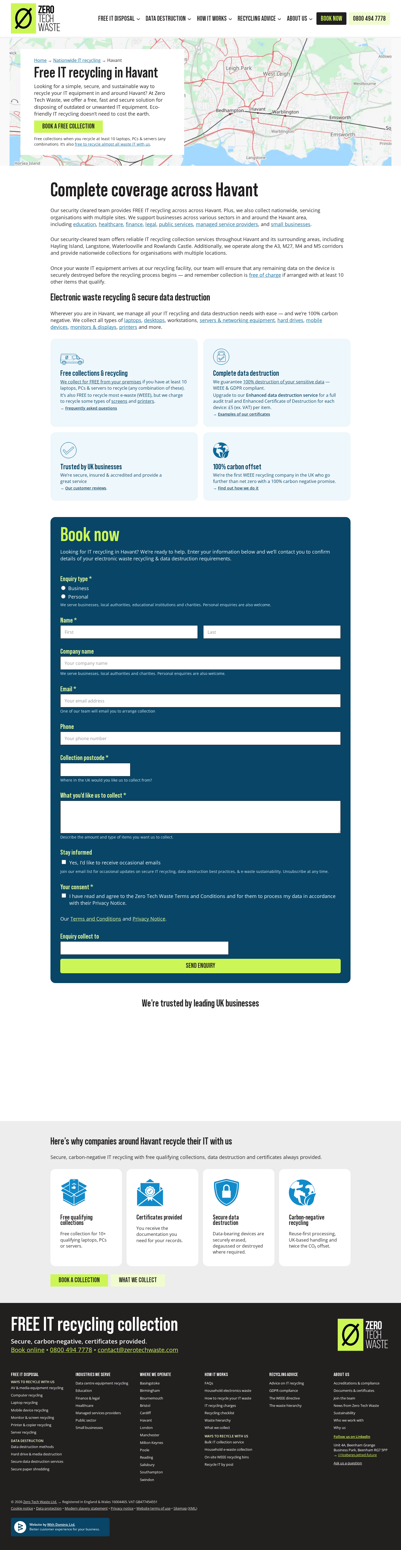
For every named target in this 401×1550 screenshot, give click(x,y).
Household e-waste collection (228, 1449)
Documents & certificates (354, 1390)
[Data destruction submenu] (189, 18)
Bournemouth (151, 1398)
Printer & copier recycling (31, 1424)
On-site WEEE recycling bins (227, 1457)
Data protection (49, 1508)
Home (40, 60)
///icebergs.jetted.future (357, 1454)
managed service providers (227, 224)
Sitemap (180, 1508)
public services (176, 224)
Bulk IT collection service (224, 1442)
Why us (340, 1427)
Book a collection (79, 1280)
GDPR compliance (283, 1390)
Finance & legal (88, 1398)
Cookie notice (22, 1508)
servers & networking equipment (237, 320)
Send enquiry (200, 966)
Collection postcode (84, 758)
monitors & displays (93, 327)
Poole (144, 1449)
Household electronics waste (228, 1390)
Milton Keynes (151, 1442)
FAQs (209, 1383)
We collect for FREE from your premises (100, 382)
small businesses (290, 224)
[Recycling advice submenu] (279, 18)
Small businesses (89, 1427)
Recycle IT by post (219, 1464)
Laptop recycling (24, 1402)
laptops (132, 320)
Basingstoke (150, 1383)
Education (84, 1390)
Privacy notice (122, 1508)
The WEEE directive (284, 1398)
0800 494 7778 (71, 1349)
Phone (67, 726)
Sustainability (344, 1412)
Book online (27, 1349)
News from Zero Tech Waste (356, 1405)
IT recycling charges (220, 1405)
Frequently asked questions (91, 408)
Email (68, 689)
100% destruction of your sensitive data (283, 382)
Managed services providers (98, 1412)
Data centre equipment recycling (102, 1383)
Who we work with (349, 1420)
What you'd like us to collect (93, 795)
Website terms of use (153, 1508)
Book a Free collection (68, 126)
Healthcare (84, 1405)
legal (150, 224)
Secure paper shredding (30, 1469)
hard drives (290, 320)
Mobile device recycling (29, 1410)
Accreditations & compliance (356, 1383)
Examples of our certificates (244, 414)
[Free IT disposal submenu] (138, 18)
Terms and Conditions (95, 918)
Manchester (149, 1434)
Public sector (86, 1420)
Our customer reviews (85, 488)
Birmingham (150, 1390)
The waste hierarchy (285, 1405)
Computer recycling (27, 1395)
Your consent (76, 887)
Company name (77, 651)
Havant (146, 1420)
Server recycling (23, 1432)
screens (119, 401)
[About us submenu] (311, 18)
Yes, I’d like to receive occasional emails (115, 862)
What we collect (138, 1280)
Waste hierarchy (218, 1420)
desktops (154, 320)
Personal (78, 596)
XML (192, 1508)
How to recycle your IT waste (228, 1398)
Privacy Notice (149, 918)
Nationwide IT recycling (77, 60)
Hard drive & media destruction (36, 1454)
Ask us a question (348, 1463)
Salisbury (147, 1464)
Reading (146, 1457)
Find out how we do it (238, 488)
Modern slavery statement (86, 1508)
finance (134, 224)
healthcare (111, 224)
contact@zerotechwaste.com (138, 1349)
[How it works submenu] (230, 18)
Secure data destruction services (37, 1461)
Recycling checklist (219, 1412)
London (146, 1427)
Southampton (151, 1472)
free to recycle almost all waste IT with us (112, 144)
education (84, 224)
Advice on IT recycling (286, 1383)
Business (78, 588)
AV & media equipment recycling (37, 1387)
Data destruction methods (32, 1446)
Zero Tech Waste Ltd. (40, 1501)
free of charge (265, 275)
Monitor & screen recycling (32, 1417)
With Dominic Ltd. (61, 1524)
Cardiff (145, 1412)
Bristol (145, 1405)
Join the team (344, 1398)
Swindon (147, 1479)
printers (128, 327)
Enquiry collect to (79, 936)
